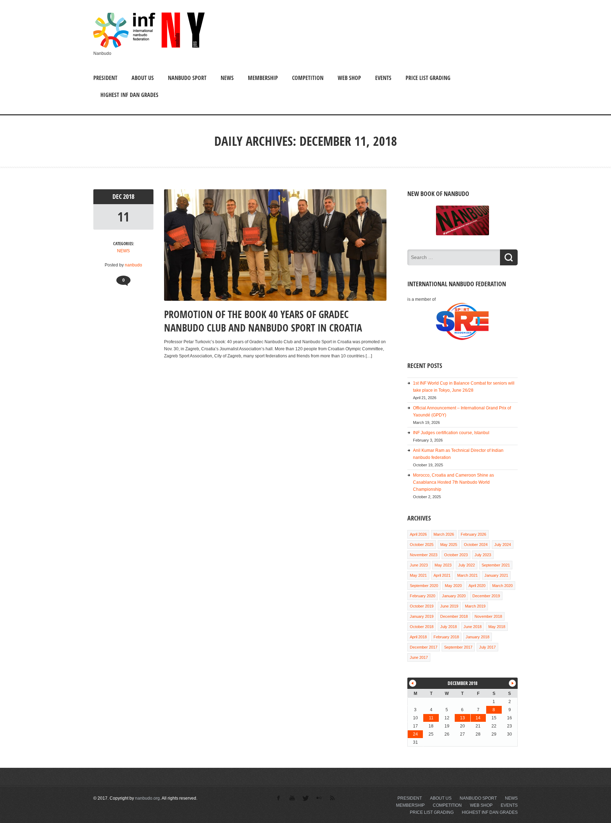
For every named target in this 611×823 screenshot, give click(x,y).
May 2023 (443, 565)
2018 (128, 196)
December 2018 (454, 616)
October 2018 (421, 627)
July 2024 (502, 544)
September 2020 (424, 585)
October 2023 (456, 555)
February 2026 (473, 534)
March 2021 (467, 575)
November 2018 (488, 616)
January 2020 (454, 596)
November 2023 (423, 555)
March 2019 (475, 606)
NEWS (227, 78)
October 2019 (421, 606)
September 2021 (496, 565)
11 (123, 216)
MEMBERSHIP (263, 78)
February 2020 (422, 596)
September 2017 (458, 647)
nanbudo (133, 265)
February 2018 (446, 637)
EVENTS (383, 78)
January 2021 (496, 575)
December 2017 (423, 647)
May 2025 (448, 544)
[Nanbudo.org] (149, 46)
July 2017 (487, 647)
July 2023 (483, 555)
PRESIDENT (105, 78)
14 (478, 717)
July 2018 (448, 627)
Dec (117, 196)
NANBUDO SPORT (187, 78)
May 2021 (418, 575)
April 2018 (418, 637)
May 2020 (453, 585)
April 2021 (441, 575)
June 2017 (419, 657)
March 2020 (502, 585)
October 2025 (421, 544)
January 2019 (421, 616)
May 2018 (496, 627)
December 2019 (486, 596)
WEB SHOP (349, 78)
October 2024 (476, 544)
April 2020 (477, 585)
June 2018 (473, 627)
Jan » (512, 683)
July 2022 (466, 565)
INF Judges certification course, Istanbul (451, 432)
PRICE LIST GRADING (428, 78)
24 (415, 734)
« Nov (412, 683)
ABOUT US (143, 78)
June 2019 (449, 606)
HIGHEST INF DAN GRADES (129, 95)
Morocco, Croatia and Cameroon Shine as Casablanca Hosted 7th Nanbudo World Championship (453, 482)
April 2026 (418, 534)
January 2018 (477, 637)
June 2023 (419, 565)
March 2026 (443, 534)
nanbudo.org (147, 798)
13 (462, 717)
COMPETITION (308, 78)
